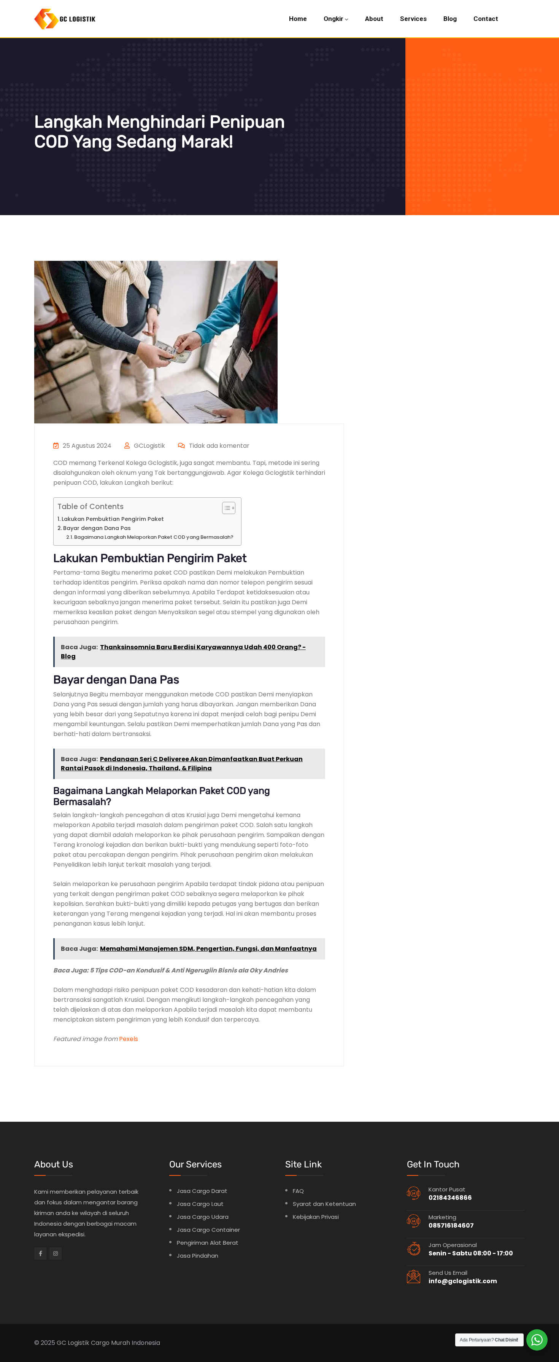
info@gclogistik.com (463, 1281)
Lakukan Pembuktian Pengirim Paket (113, 519)
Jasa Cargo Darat (202, 1191)
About (374, 18)
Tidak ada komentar (218, 445)
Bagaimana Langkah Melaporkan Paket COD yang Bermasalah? (153, 537)
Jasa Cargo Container (208, 1230)
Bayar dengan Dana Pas (97, 528)
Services (413, 18)
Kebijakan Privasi (316, 1217)
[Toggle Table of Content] (224, 507)
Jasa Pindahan (197, 1256)
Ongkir (333, 18)
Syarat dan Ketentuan (324, 1204)
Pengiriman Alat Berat (207, 1243)
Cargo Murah (110, 1342)
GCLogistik (148, 445)
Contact (485, 18)
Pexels (128, 1039)
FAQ (298, 1191)
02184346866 (450, 1197)
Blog (450, 18)
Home (298, 18)
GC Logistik (73, 1342)
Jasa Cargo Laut (200, 1204)
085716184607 (451, 1225)
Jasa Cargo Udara (203, 1217)
